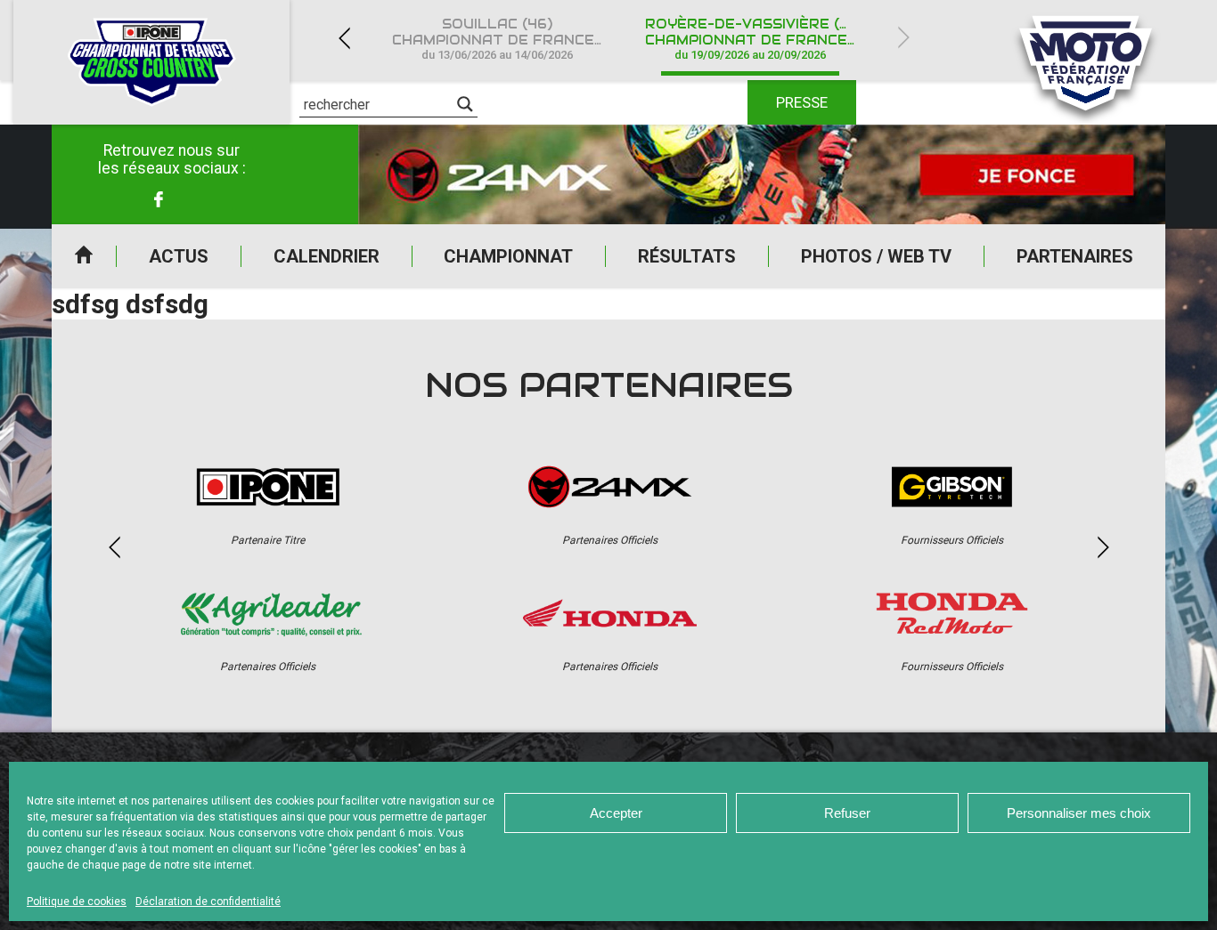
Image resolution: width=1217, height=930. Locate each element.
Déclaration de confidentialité (208, 901)
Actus (178, 256)
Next (903, 38)
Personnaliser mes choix (1079, 813)
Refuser (847, 813)
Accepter (616, 813)
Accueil (84, 256)
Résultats (687, 256)
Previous (344, 38)
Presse (802, 102)
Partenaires (1075, 256)
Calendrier (327, 256)
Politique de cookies (77, 901)
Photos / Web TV (876, 256)
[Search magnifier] (465, 104)
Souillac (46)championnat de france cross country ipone (508, 38)
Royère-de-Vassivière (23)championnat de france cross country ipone (761, 38)
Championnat (508, 256)
